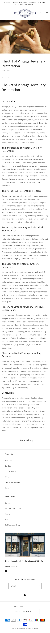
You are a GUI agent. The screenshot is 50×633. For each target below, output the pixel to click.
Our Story (8, 466)
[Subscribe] (39, 586)
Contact (8, 488)
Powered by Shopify (32, 628)
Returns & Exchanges (13, 508)
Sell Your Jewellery (12, 525)
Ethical (7, 477)
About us (8, 460)
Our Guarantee (11, 471)
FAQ (6, 519)
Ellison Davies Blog (12, 482)
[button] (3, 13)
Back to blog (26, 440)
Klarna (7, 514)
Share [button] (7, 77)
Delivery (8, 503)
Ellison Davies (21, 628)
